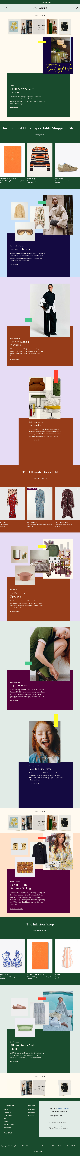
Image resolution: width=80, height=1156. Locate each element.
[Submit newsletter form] (57, 581)
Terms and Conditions (57, 587)
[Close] (69, 559)
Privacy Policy (44, 587)
